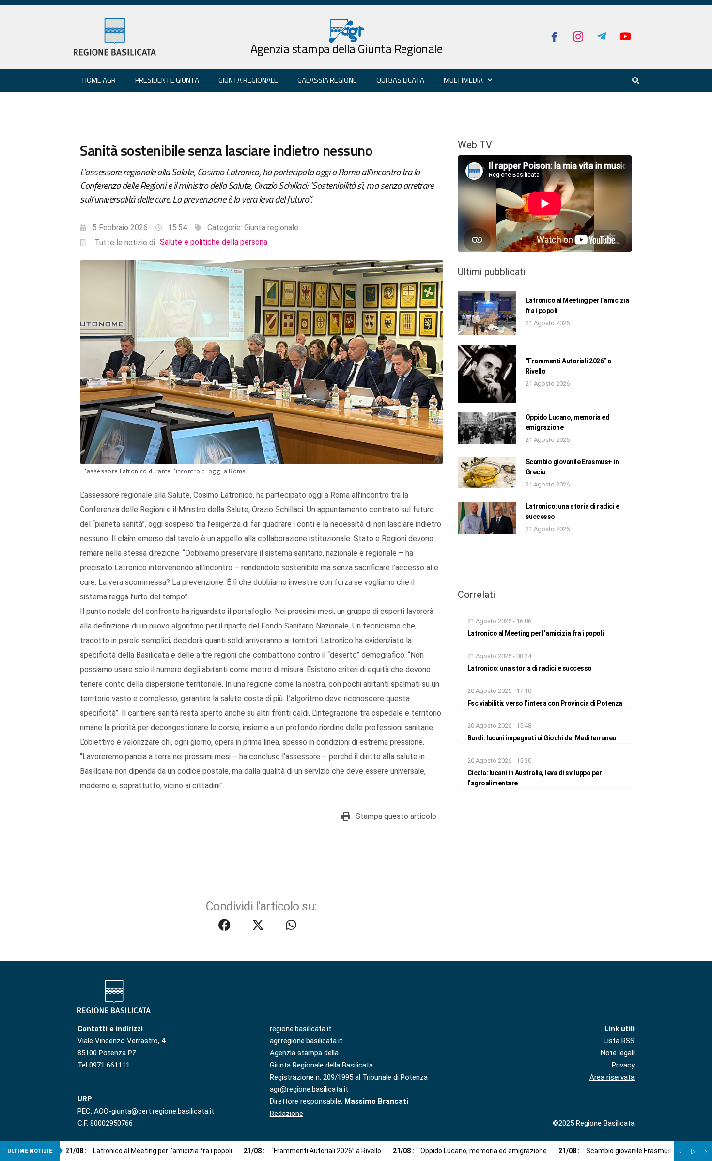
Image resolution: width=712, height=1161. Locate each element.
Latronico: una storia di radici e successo (529, 668)
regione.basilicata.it (300, 1028)
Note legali (618, 1053)
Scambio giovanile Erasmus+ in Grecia (631, 1151)
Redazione (286, 1113)
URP (84, 1099)
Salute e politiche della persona (213, 242)
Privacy (623, 1065)
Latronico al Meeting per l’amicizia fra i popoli (535, 633)
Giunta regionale (248, 80)
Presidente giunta (167, 80)
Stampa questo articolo (396, 816)
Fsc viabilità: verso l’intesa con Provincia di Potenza (544, 703)
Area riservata (612, 1077)
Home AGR (99, 80)
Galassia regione (327, 80)
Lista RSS (619, 1040)
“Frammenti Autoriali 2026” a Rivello (312, 1151)
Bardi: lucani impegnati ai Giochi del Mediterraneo (542, 738)
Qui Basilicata (400, 80)
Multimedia (463, 80)
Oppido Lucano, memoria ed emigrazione (470, 1151)
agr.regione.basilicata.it (306, 1040)
